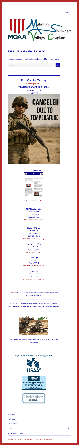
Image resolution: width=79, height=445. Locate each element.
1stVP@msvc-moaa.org (34, 252)
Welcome (11, 414)
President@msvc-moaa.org (33, 239)
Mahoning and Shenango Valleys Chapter (20, 439)
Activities (11, 419)
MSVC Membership (15, 433)
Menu (67, 12)
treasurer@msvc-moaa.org (33, 279)
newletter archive (37, 201)
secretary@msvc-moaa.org (33, 266)
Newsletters (12, 424)
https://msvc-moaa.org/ (33, 220)
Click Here (13, 293)
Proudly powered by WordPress (44, 439)
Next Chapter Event (33, 84)
